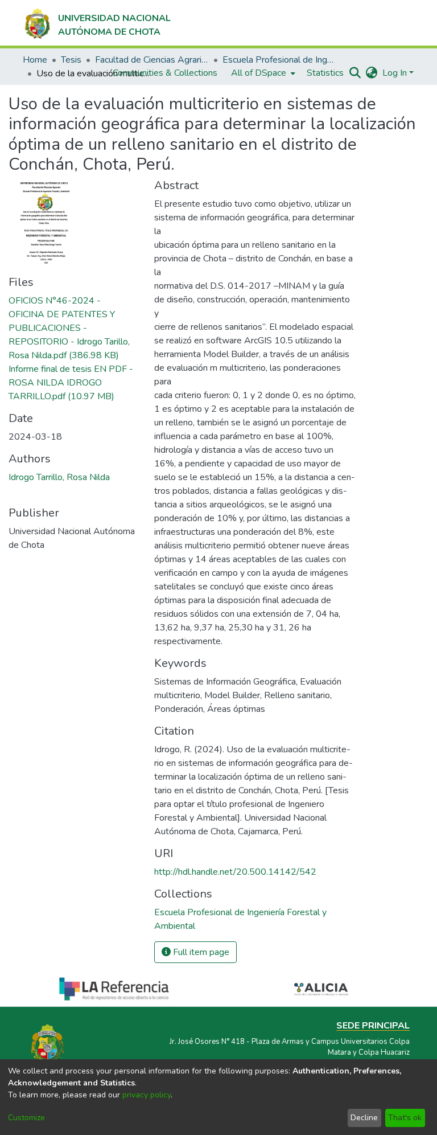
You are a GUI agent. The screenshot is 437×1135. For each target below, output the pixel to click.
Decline (364, 1117)
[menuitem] (262, 73)
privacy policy (146, 1094)
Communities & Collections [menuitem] (165, 73)
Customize (26, 1117)
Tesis (71, 60)
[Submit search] (355, 73)
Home (35, 60)
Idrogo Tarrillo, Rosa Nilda (59, 477)
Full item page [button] (200, 952)
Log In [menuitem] (394, 73)
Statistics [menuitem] (325, 73)
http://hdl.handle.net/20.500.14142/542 (235, 872)
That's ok (405, 1117)
